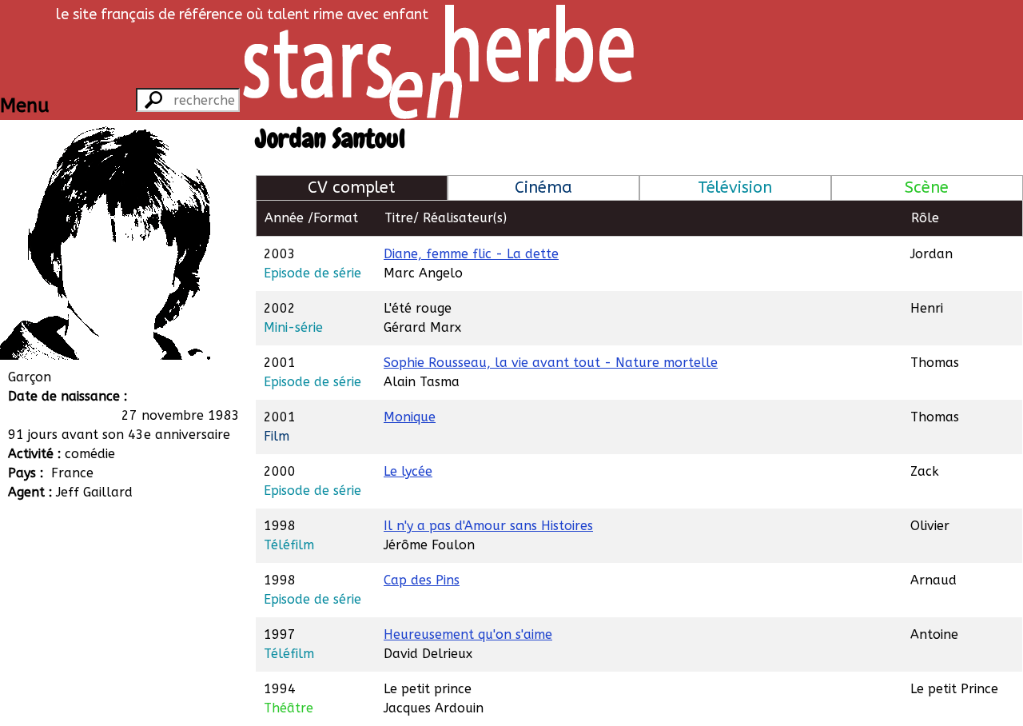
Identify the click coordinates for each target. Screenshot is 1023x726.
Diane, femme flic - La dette (471, 253)
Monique (410, 417)
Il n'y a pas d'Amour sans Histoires (488, 525)
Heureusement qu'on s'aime (468, 634)
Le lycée (408, 471)
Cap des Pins (422, 580)
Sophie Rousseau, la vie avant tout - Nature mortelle (551, 362)
